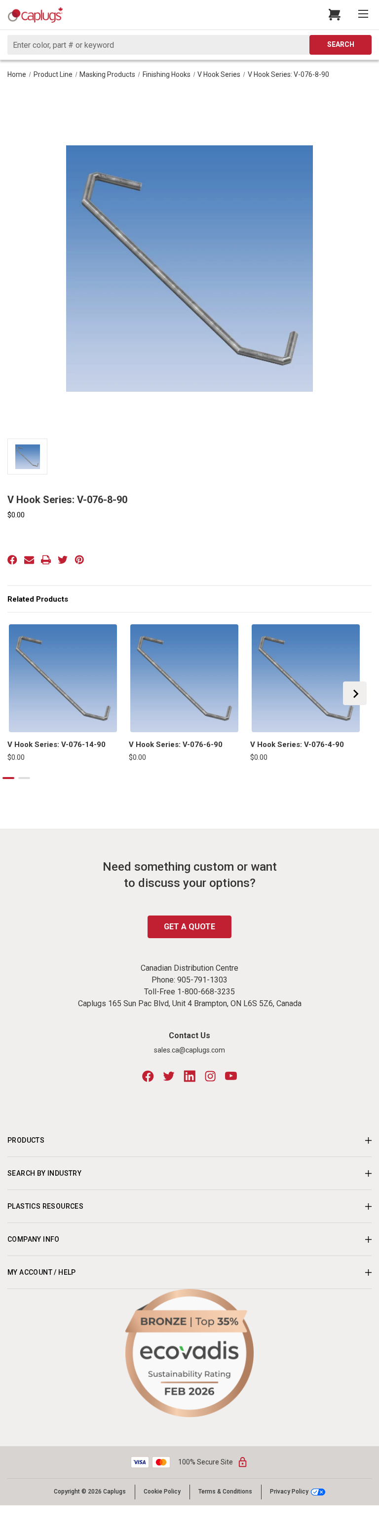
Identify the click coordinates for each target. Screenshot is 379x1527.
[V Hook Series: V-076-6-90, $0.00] (184, 678)
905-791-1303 (202, 979)
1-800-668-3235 (206, 991)
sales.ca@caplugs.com (189, 1050)
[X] (63, 560)
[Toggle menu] (364, 15)
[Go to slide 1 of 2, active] (8, 778)
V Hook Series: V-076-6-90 (176, 744)
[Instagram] (210, 1076)
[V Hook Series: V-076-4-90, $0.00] (306, 678)
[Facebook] (12, 560)
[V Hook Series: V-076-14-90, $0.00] (63, 678)
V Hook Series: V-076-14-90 (56, 744)
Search (340, 44)
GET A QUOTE (189, 926)
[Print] (46, 560)
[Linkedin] (189, 1076)
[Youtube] (231, 1076)
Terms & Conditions (225, 1491)
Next (355, 693)
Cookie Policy (162, 1491)
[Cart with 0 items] (336, 15)
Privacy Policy (289, 1492)
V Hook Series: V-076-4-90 (297, 744)
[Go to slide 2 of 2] (24, 778)
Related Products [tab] (37, 599)
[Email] (29, 560)
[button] (190, 1353)
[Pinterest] (79, 560)
